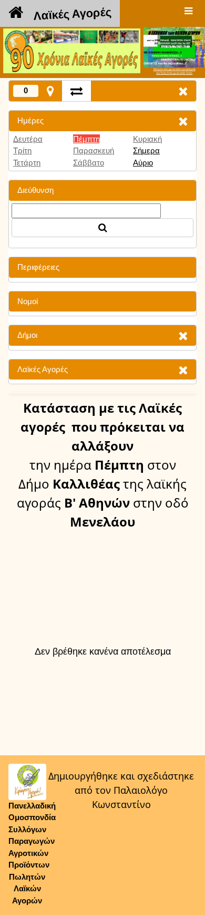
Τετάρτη (26, 162)
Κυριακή (147, 138)
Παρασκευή (93, 150)
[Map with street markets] (50, 91)
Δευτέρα (28, 138)
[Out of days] (76, 91)
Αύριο (143, 162)
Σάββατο (88, 162)
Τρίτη (22, 150)
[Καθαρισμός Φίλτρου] (183, 121)
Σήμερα (146, 150)
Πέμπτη (86, 138)
